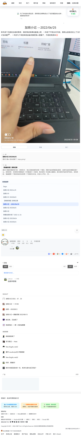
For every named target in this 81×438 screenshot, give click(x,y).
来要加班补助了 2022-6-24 (12, 215)
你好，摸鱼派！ (11, 363)
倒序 (75, 266)
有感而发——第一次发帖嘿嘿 (15, 325)
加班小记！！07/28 (12, 304)
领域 (43, 3)
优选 (69, 3)
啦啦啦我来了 (10, 336)
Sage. (5, 186)
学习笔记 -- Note (11, 341)
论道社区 (12, 414)
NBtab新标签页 (22, 414)
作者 (40, 147)
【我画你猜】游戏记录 (10, 201)
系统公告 (9, 434)
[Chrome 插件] (16, 422)
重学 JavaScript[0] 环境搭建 (15, 352)
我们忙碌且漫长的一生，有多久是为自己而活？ (21, 368)
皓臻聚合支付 (32, 414)
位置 (18, 242)
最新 (12, 3)
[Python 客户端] (23, 422)
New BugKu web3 (12, 357)
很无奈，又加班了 (12, 320)
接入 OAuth (57, 434)
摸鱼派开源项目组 (6, 419)
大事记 (28, 419)
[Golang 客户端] (25, 422)
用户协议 (25, 434)
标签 (38, 419)
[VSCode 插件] (21, 422)
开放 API (48, 434)
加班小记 (6, 211)
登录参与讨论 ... (9, 273)
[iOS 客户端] (10, 422)
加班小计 (6, 193)
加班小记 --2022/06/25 (11, 204)
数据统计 (17, 434)
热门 (27, 3)
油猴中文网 (4, 414)
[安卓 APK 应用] (19, 422)
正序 (70, 266)
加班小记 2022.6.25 (9, 190)
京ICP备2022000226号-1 (72, 428)
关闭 (77, 374)
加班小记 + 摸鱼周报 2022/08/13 (17, 314)
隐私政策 (33, 434)
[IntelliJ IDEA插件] (14, 422)
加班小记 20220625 (9, 208)
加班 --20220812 (11, 309)
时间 (14, 147)
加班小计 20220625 (9, 197)
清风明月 (53, 3)
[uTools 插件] (27, 422)
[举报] (77, 230)
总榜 (76, 3)
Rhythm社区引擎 (18, 419)
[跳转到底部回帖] (77, 263)
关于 (2, 434)
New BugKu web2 (12, 347)
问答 (61, 3)
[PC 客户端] (12, 422)
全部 (5, 266)
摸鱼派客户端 (5, 422)
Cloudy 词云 (45, 419)
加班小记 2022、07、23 (14, 299)
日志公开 (41, 434)
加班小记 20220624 (9, 222)
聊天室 (36, 3)
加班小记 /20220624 (10, 218)
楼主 (10, 266)
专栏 (20, 3)
